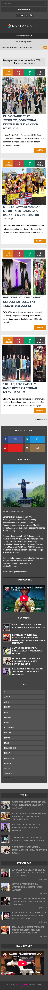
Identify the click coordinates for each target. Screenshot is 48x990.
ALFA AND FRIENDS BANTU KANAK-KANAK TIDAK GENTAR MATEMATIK (27, 651)
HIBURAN (7, 733)
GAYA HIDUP (9, 728)
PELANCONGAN (10, 748)
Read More (40, 150)
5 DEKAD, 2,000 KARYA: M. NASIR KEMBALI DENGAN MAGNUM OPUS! (20, 388)
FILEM (6, 722)
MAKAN (7, 738)
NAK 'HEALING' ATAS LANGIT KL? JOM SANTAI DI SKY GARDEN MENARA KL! (22, 301)
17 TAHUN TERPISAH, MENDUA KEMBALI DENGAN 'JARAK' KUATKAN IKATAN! (26, 661)
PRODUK (7, 763)
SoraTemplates (22, 985)
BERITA (7, 707)
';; (4, 692)
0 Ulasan (44, 879)
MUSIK (6, 743)
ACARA (40, 74)
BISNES (7, 712)
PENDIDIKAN (9, 758)
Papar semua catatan (24, 63)
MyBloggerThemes (24, 986)
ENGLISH (7, 717)
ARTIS (6, 702)
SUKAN (7, 769)
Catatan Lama (41, 419)
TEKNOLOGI (8, 774)
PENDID (7, 753)
